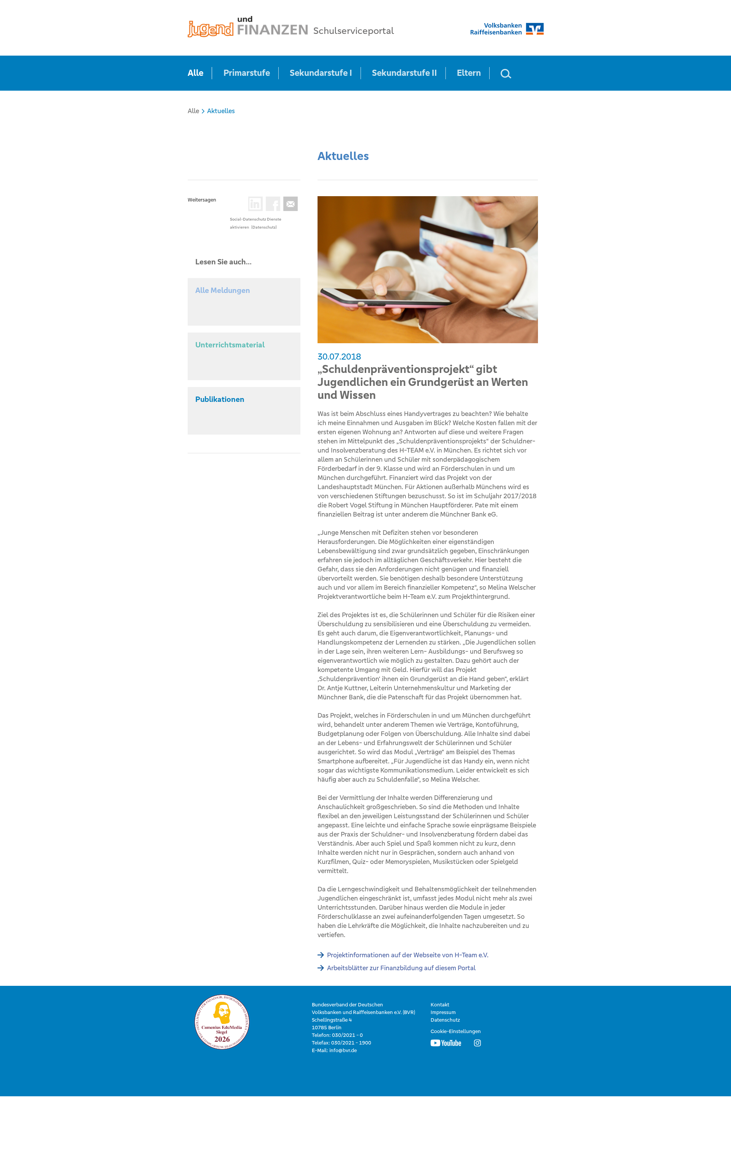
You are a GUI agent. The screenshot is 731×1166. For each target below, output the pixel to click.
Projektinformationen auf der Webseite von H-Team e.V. (407, 955)
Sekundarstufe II (404, 72)
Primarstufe (246, 72)
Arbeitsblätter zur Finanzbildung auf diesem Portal (401, 968)
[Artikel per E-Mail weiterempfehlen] (289, 204)
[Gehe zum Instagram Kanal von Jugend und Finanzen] (477, 1043)
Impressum (443, 1012)
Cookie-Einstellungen (456, 1031)
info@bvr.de (343, 1050)
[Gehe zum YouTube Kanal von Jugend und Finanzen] (446, 1043)
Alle (195, 72)
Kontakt (440, 1004)
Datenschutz (445, 1020)
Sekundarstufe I (321, 72)
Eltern (469, 72)
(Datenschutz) (264, 227)
